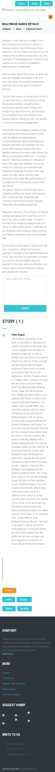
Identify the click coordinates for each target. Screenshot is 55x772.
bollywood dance (34, 28)
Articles (24, 599)
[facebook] (9, 15)
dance (19, 28)
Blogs (34, 3)
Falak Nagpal (18, 334)
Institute (24, 608)
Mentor (9, 608)
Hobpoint (6, 28)
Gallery (9, 599)
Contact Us (8, 678)
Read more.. (8, 653)
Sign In (21, 3)
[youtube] (18, 15)
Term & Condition (11, 694)
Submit (25, 308)
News (47, 3)
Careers (6, 672)
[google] (14, 15)
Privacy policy (9, 689)
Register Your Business (14, 683)
